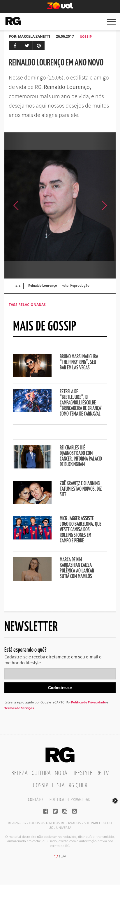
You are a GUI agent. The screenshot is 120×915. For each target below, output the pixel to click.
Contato (35, 800)
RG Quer (78, 785)
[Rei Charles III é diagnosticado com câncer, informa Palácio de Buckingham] (32, 466)
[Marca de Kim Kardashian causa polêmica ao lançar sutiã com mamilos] (32, 579)
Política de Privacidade (88, 702)
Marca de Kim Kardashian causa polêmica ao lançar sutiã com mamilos (77, 568)
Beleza (19, 773)
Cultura (41, 773)
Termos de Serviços (19, 708)
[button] (104, 205)
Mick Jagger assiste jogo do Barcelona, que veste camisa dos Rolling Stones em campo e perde (80, 530)
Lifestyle (82, 773)
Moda (61, 773)
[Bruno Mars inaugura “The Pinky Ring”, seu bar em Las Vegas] (32, 375)
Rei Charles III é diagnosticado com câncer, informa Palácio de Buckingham (81, 456)
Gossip (86, 36)
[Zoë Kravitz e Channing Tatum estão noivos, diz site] (32, 502)
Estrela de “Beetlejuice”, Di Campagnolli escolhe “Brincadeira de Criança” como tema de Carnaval (81, 403)
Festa (58, 785)
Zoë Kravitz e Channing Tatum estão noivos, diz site (81, 489)
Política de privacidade (71, 800)
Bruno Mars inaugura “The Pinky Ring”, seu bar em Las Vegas (79, 362)
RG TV (102, 773)
